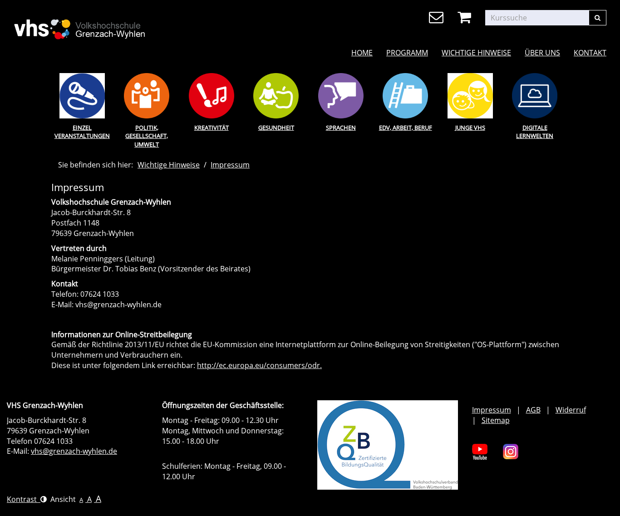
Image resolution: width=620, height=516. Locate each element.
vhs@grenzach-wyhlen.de (74, 451)
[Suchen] (597, 17)
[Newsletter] (438, 17)
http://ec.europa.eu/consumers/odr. (259, 365)
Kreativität (211, 127)
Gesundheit (276, 127)
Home (362, 53)
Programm (407, 53)
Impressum (230, 165)
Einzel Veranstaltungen (82, 131)
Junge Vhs (470, 127)
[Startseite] (108, 23)
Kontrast (23, 499)
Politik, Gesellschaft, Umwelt (146, 135)
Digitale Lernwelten (534, 131)
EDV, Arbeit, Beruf (405, 127)
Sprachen (341, 127)
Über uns (542, 53)
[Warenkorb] (466, 17)
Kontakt (590, 53)
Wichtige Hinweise (476, 53)
